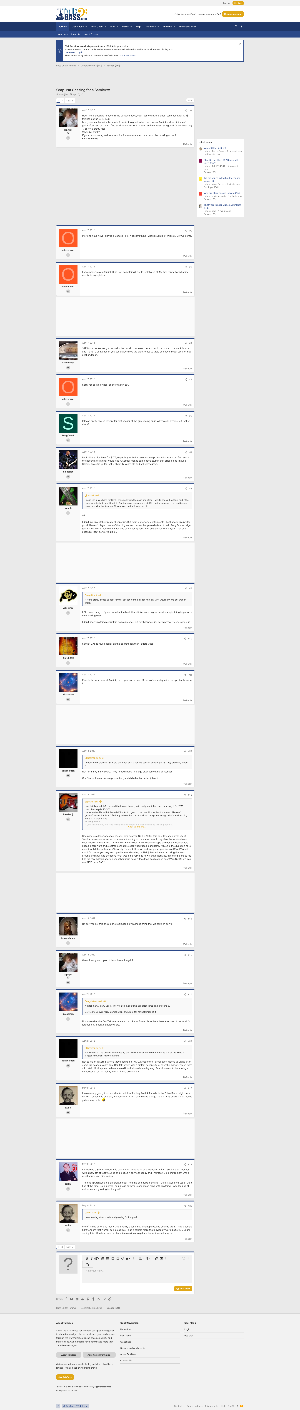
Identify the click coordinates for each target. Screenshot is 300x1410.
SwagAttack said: (94, 595)
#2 (190, 230)
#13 (190, 794)
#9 (190, 588)
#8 (190, 488)
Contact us (126, 1360)
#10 (190, 638)
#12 (190, 751)
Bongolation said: (93, 1001)
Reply (189, 144)
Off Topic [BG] (211, 187)
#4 (190, 343)
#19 (190, 1164)
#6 (190, 416)
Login (187, 1329)
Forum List (125, 1329)
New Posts (125, 1335)
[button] (86, 26)
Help (223, 1406)
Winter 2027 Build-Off (215, 148)
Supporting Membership (132, 1348)
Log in (80, 52)
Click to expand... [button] (137, 826)
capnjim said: (91, 801)
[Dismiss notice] (239, 44)
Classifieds (125, 1341)
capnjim (63, 94)
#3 (190, 267)
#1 (191, 110)
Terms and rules (195, 1406)
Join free (70, 52)
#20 (190, 1205)
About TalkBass (128, 1354)
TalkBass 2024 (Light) (76, 1406)
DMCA (231, 1406)
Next (68, 100)
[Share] (186, 110)
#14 (190, 918)
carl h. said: (91, 1212)
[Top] (237, 1406)
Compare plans (127, 55)
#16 (190, 994)
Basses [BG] (210, 172)
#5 (190, 379)
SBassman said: (93, 758)
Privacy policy (212, 1406)
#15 (190, 955)
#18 (190, 1088)
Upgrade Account (233, 14)
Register (188, 1335)
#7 (190, 452)
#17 (190, 1041)
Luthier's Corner (212, 154)
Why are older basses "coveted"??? (222, 193)
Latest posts (205, 142)
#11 (190, 675)
